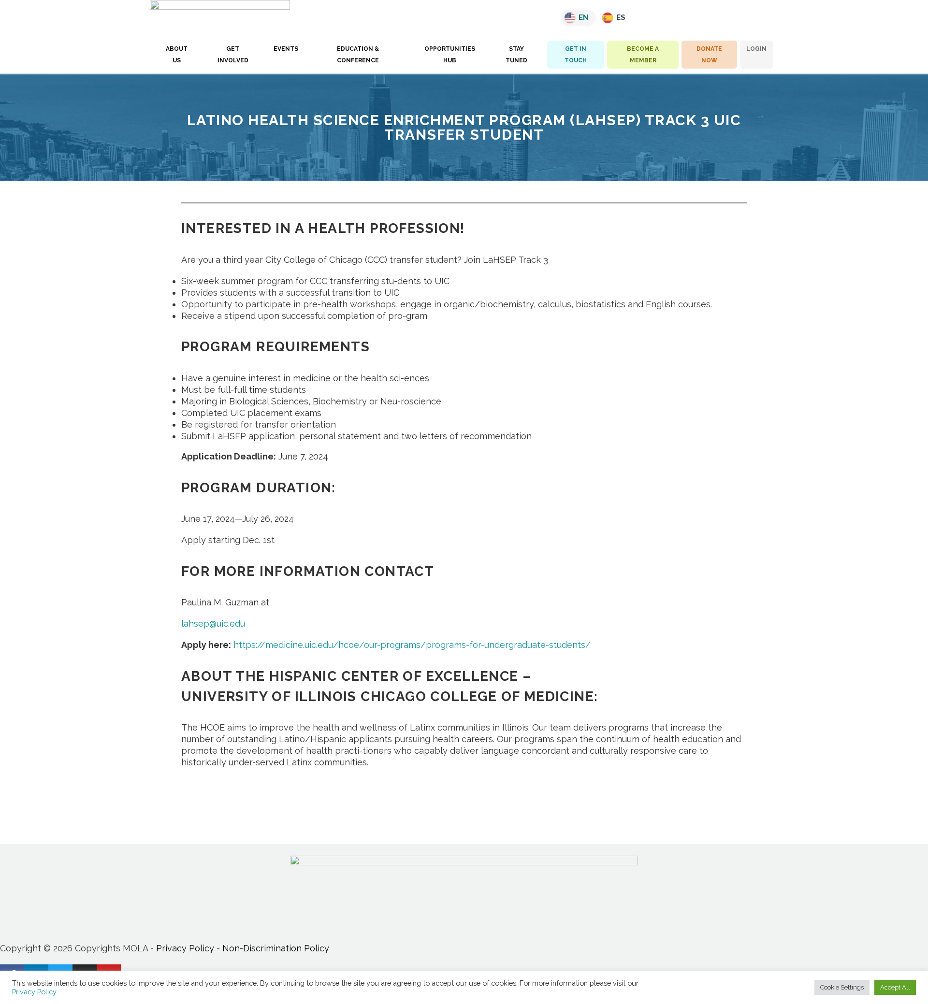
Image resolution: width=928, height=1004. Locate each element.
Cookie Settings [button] (842, 987)
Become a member (643, 54)
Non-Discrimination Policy (275, 948)
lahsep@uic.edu (213, 623)
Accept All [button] (895, 987)
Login (756, 48)
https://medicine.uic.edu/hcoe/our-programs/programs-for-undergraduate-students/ (412, 645)
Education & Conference (358, 54)
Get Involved (233, 54)
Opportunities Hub (449, 54)
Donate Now (709, 54)
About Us (177, 54)
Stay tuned (516, 54)
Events (286, 48)
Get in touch (576, 54)
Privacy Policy (185, 948)
